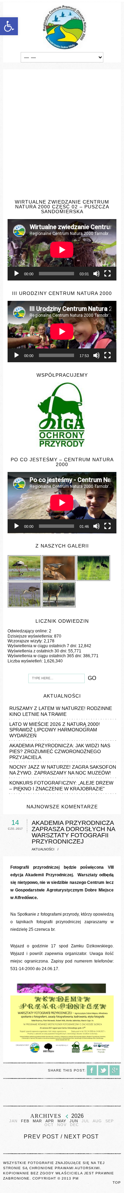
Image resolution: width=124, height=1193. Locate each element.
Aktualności (43, 849)
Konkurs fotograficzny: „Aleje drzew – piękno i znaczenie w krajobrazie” (61, 785)
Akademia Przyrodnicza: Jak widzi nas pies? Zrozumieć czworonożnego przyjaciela (59, 751)
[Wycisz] (96, 273)
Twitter (103, 1070)
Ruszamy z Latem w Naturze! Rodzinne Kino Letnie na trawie (60, 711)
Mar (37, 1121)
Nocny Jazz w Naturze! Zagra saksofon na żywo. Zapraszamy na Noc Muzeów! (62, 770)
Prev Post (41, 1137)
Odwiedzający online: (28, 631)
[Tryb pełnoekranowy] (107, 273)
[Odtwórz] (16, 273)
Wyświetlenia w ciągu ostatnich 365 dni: (45, 655)
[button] (9, 26)
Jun (74, 1121)
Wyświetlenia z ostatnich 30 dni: (38, 651)
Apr (49, 1121)
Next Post (81, 1137)
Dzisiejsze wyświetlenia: (31, 636)
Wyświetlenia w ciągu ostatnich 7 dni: (43, 645)
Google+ (115, 1070)
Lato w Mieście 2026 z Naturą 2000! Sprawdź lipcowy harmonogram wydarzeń (54, 730)
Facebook (92, 1070)
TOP (117, 1182)
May (62, 1121)
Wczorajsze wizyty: (26, 641)
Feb (25, 1121)
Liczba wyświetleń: (26, 661)
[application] (62, 249)
